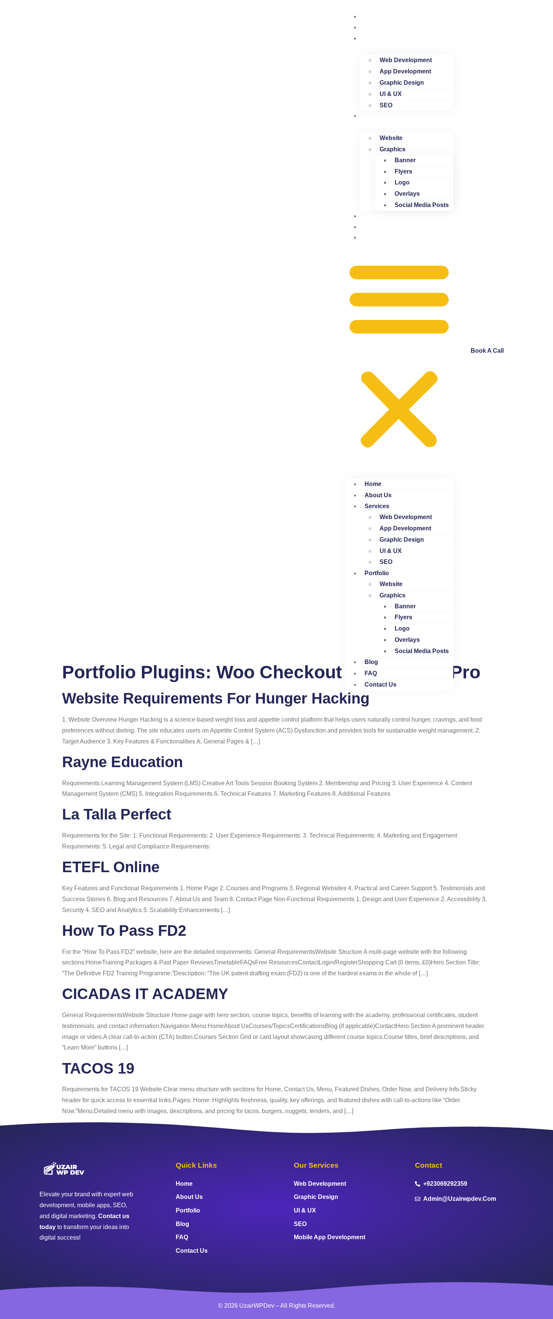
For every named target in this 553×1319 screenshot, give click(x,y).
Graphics (393, 149)
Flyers (403, 171)
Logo (402, 182)
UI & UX (391, 94)
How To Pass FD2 (124, 930)
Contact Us (384, 237)
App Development (405, 71)
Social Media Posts (422, 205)
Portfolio (380, 116)
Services (380, 38)
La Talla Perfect (116, 814)
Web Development (406, 60)
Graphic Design (402, 82)
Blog (374, 216)
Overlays (407, 193)
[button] (399, 355)
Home (376, 16)
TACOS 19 (98, 1068)
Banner (405, 160)
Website (391, 138)
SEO (386, 105)
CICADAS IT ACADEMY (145, 993)
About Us (381, 27)
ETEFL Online (111, 867)
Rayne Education (122, 762)
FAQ (374, 227)
